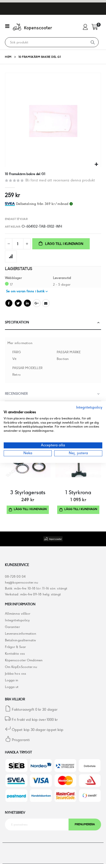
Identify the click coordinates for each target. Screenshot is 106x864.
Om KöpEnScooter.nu (21, 667)
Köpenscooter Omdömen (24, 660)
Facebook (9, 303)
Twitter (18, 303)
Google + (37, 303)
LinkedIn (27, 303)
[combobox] (46, 42)
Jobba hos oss (15, 673)
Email (46, 303)
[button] (96, 164)
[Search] (92, 42)
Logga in (11, 680)
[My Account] (85, 27)
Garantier (12, 627)
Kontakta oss (15, 653)
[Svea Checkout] (10, 204)
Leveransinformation (20, 633)
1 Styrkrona (78, 492)
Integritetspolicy (17, 620)
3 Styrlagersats (27, 492)
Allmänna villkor (17, 613)
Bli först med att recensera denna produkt (60, 180)
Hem (8, 57)
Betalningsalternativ (20, 640)
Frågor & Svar (15, 647)
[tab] (58, 203)
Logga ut (12, 687)
